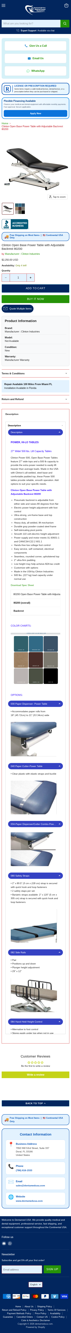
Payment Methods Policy (19, 1313)
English (33, 1284)
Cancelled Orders (25, 1317)
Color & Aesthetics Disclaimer (35, 1320)
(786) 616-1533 (24, 1170)
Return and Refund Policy (14, 1310)
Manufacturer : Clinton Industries (22, 253)
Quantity (6, 270)
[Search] (64, 23)
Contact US (42, 1317)
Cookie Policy (58, 1317)
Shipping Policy (44, 1306)
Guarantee (8, 1317)
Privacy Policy (37, 1310)
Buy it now (35, 299)
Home (5, 123)
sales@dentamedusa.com (30, 1185)
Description (11, 414)
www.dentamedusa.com (29, 1201)
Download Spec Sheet (22, 585)
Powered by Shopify (35, 1327)
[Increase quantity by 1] (31, 278)
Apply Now (35, 113)
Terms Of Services (57, 1310)
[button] (7, 208)
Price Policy (40, 1313)
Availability (55, 1313)
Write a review (35, 1074)
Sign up (52, 1269)
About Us (29, 1306)
